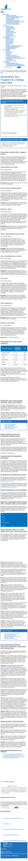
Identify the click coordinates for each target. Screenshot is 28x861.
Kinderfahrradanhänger (14, 45)
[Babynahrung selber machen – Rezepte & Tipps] (5, 828)
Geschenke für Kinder (13, 56)
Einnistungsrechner (12, 22)
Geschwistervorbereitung (14, 64)
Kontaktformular (14, 855)
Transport (6, 37)
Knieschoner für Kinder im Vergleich (12, 636)
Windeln (8, 30)
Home (2, 70)
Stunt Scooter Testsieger (9, 428)
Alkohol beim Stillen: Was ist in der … (11, 834)
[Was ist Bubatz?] (5, 822)
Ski (15, 477)
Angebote (6, 61)
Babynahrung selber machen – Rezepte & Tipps (13, 829)
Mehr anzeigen (10, 36)
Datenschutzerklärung (8, 843)
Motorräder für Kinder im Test (10, 638)
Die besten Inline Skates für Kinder (12, 633)
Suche (19, 67)
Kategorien (7, 49)
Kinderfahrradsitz (12, 47)
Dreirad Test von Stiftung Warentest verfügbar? (13, 753)
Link (16, 352)
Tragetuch (9, 39)
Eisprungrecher (11, 15)
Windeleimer (10, 27)
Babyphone (9, 26)
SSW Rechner (10, 19)
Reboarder (9, 42)
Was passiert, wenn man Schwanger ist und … (13, 818)
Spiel (11, 699)
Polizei (25, 606)
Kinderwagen (10, 38)
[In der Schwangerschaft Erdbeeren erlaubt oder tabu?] (5, 839)
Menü (2, 12)
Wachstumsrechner (12, 17)
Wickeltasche (10, 28)
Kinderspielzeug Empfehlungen (11, 70)
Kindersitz (9, 43)
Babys (5, 25)
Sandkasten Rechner (12, 24)
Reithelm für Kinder (12, 487)
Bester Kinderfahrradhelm (10, 424)
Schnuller (9, 35)
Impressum (5, 842)
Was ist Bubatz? (6, 823)
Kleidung (9, 52)
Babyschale (10, 41)
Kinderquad (5, 492)
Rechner (6, 14)
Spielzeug (9, 53)
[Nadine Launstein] (4, 786)
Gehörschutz (11, 684)
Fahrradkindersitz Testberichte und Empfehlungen (14, 756)
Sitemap (5, 845)
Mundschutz (3, 667)
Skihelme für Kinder (9, 481)
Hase (11, 288)
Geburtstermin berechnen (14, 16)
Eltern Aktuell (3, 858)
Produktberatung (12, 63)
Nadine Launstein (12, 786)
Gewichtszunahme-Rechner (15, 21)
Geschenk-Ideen (11, 60)
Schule (8, 54)
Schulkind (3, 246)
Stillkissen (9, 33)
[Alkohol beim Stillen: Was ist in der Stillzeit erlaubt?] (5, 833)
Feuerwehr (21, 606)
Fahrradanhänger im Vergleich (10, 427)
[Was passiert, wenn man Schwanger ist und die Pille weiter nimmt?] (5, 817)
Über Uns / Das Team (5, 855)
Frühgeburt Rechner (13, 20)
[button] (14, 514)
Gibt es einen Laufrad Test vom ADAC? (12, 755)
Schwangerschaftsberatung (15, 65)
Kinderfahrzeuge (11, 55)
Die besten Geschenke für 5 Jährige (10, 757)
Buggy (8, 44)
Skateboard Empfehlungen (10, 635)
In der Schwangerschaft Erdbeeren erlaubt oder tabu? (14, 840)
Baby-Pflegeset (11, 32)
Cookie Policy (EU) (7, 846)
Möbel (8, 50)
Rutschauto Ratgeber (8, 637)
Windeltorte (10, 31)
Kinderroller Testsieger (9, 425)
